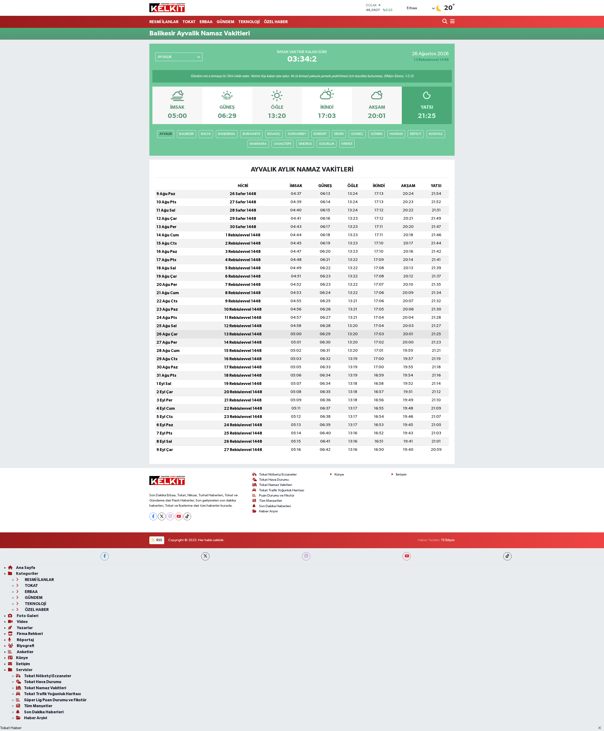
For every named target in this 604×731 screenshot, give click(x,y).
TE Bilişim (448, 540)
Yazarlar (24, 628)
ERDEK (339, 134)
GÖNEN (376, 134)
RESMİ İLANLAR (163, 22)
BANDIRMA (226, 134)
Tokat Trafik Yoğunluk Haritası (281, 490)
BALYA (206, 134)
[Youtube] (179, 516)
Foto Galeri (27, 616)
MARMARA (258, 144)
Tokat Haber (11, 728)
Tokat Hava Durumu (274, 479)
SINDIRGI (305, 144)
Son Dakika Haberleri (275, 506)
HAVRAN (396, 134)
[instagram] (306, 556)
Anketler (25, 652)
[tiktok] (507, 556)
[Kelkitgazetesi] (167, 8)
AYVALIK (165, 134)
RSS (159, 540)
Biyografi (25, 646)
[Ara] (445, 22)
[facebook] (105, 556)
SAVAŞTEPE (282, 144)
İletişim (401, 474)
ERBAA (206, 22)
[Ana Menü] (451, 22)
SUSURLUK (326, 144)
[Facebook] (153, 516)
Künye (339, 474)
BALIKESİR (186, 134)
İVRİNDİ (346, 144)
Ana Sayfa (25, 568)
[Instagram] (170, 516)
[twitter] (205, 556)
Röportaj (25, 640)
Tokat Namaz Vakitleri (275, 485)
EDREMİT (320, 134)
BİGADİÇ (274, 134)
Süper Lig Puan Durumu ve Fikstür (55, 700)
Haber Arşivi (268, 511)
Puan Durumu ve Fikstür (276, 495)
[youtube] (407, 556)
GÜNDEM (225, 22)
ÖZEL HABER (276, 22)
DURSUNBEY (297, 134)
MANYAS (436, 134)
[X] (162, 516)
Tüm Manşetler (270, 500)
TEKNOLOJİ (249, 22)
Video (22, 622)
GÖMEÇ (357, 134)
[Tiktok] (187, 516)
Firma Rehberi (29, 634)
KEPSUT (416, 134)
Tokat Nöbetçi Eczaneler (278, 474)
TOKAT (189, 22)
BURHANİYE (251, 134)
